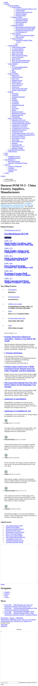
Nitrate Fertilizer (16, 7)
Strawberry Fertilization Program (17, 163)
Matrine (14, 110)
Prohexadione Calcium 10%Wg (15, 532)
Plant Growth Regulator (15, 118)
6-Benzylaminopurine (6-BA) (20, 121)
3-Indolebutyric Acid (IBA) (20, 125)
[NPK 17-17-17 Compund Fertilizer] (10, 311)
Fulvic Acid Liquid (17, 52)
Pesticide (10, 92)
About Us (7, 165)
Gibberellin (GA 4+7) (18, 146)
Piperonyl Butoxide (17, 115)
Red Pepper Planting (14, 161)
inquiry (3, 584)
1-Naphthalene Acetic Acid (14, 539)
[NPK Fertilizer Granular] (10, 325)
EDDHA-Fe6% (16, 82)
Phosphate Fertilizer (17, 25)
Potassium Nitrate (20, 15)
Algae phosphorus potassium (20, 62)
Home (6, 2)
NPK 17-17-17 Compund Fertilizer (18, 313)
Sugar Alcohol (16, 59)
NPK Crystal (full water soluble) (24, 35)
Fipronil (14, 107)
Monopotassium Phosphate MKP (25, 29)
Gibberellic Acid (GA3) (19, 120)
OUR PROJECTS (9, 160)
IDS (13, 70)
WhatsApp (4, 626)
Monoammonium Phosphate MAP (25, 27)
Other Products (12, 151)
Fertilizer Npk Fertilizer (12, 527)
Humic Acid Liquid (17, 54)
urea (16, 44)
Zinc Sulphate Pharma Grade (14, 525)
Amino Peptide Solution (19, 47)
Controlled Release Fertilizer (16, 150)
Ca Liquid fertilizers (17, 49)
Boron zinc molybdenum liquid (21, 60)
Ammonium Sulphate (21, 19)
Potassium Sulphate (21, 22)
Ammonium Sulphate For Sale (15, 540)
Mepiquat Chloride (17, 148)
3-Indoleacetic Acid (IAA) (19, 126)
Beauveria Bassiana (17, 112)
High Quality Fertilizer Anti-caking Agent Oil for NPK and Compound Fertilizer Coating (18, 245)
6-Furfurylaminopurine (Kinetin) (21, 123)
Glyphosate (15, 93)
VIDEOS (11, 171)
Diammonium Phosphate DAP (24, 30)
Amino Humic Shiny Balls (19, 88)
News (6, 153)
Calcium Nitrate (20, 10)
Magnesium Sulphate (21, 20)
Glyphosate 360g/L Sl (19, 205)
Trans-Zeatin (15, 140)
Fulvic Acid (15, 78)
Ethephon (14, 143)
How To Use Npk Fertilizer (14, 534)
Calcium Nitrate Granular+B (23, 12)
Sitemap (12, 618)
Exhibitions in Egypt (14, 156)
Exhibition (11, 168)
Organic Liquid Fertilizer (19, 90)
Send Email (4, 624)
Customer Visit (12, 169)
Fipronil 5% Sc (18, 621)
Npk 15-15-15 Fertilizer (29, 619)
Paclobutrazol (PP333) (18, 136)
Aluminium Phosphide (18, 97)
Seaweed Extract (17, 85)
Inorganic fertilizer (13, 5)
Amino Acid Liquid (17, 57)
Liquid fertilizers (13, 45)
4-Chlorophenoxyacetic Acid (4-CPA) (23, 133)
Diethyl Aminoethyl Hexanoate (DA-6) (23, 135)
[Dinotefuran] (12, 289)
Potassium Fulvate (17, 80)
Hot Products (4, 618)
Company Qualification (15, 166)
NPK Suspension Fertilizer (19, 55)
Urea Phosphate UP (21, 32)
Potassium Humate (17, 77)
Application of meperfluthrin (15, 399)
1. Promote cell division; (13, 353)
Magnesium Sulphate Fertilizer (15, 529)
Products (7, 4)
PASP (13, 65)
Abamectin (15, 95)
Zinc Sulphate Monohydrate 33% (15, 537)
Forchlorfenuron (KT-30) (19, 130)
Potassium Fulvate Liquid (13, 530)
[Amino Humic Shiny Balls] (16, 318)
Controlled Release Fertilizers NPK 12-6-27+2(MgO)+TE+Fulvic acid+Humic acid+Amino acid (20, 308)
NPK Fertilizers (16, 33)
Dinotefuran (15, 103)
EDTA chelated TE (17, 83)
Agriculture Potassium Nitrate (14, 542)
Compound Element (18, 50)
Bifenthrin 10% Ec (15, 619)
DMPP (14, 72)
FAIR (6, 155)
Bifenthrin (15, 100)
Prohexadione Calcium (18, 138)
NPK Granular (19, 37)
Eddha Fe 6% (27, 621)
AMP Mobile (19, 618)
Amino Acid (15, 87)
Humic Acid (15, 75)
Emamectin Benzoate (18, 105)
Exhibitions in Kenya (14, 158)
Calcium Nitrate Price (7, 621)
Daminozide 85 (5, 619)
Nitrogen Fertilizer (17, 38)
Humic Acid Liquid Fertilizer (14, 535)
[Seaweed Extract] (13, 297)
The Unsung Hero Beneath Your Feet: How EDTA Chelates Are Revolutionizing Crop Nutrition (20, 385)
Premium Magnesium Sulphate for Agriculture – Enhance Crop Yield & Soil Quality (20, 339)
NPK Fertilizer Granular (15, 328)
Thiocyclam (15, 108)
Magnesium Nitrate (21, 14)
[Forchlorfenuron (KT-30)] (12, 230)
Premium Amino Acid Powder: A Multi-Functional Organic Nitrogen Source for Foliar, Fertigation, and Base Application (19, 369)
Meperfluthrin (16, 117)
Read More (8, 237)
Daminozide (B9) (17, 145)
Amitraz (14, 98)
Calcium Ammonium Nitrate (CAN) (26, 9)
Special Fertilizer (13, 64)
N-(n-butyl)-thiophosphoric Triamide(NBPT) (20, 68)
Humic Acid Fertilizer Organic (15, 206)
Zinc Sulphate (19, 24)
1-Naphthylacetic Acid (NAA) (21, 128)
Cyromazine (15, 102)
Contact (6, 173)
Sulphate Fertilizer (17, 17)
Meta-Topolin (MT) (17, 141)
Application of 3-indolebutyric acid (17, 411)
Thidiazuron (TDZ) (17, 131)
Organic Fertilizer (13, 73)
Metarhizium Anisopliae (19, 113)
